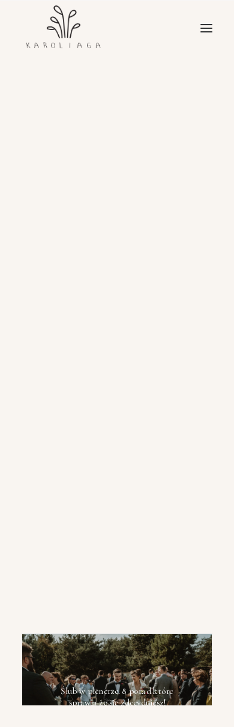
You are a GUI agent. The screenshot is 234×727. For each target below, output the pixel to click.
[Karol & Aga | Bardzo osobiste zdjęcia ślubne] (64, 27)
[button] (206, 28)
